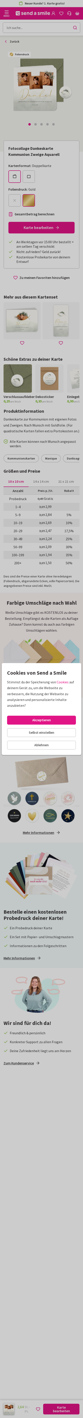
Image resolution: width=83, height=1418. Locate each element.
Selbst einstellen (41, 732)
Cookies (63, 682)
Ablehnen (41, 745)
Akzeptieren (41, 720)
